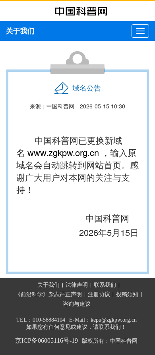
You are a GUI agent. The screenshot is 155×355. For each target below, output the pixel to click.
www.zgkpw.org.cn (63, 152)
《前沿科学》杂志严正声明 (48, 294)
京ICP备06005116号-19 (46, 340)
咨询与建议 (77, 304)
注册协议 (99, 294)
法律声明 (77, 285)
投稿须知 (127, 294)
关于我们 (48, 285)
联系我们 (105, 285)
